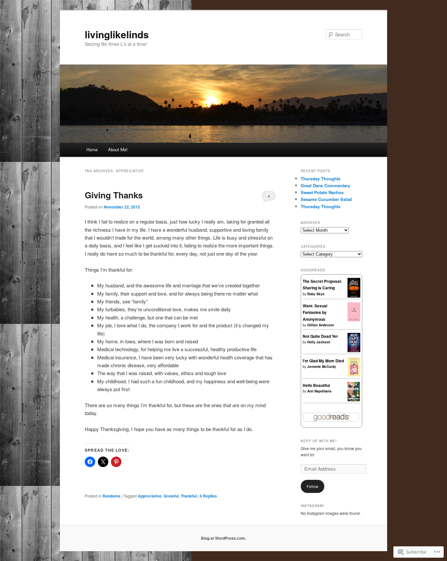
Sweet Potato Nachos (322, 192)
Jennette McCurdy (321, 366)
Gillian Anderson (320, 325)
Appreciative (150, 496)
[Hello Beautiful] (354, 400)
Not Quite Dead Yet (320, 336)
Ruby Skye (316, 294)
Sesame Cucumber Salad (326, 199)
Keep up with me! (319, 441)
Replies (208, 496)
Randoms (111, 496)
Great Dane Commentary (325, 185)
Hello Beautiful (316, 385)
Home (92, 149)
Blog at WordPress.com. (223, 538)
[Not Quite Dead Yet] (354, 350)
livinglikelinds (117, 34)
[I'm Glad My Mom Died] (354, 375)
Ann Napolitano (319, 391)
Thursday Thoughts (320, 178)
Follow (312, 486)
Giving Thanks (114, 195)
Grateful (171, 496)
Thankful (189, 496)
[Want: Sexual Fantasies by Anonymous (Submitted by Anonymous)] (354, 320)
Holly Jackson (318, 342)
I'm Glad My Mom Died (323, 361)
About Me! (118, 149)
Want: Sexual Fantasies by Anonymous (315, 312)
